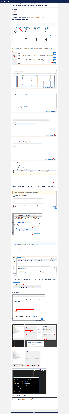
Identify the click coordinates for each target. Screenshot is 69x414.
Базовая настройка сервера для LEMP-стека (47, 398)
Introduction (15, 11)
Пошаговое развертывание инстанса (18, 12)
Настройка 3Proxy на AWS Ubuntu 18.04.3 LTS (26, 399)
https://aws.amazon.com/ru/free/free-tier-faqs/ (37, 17)
